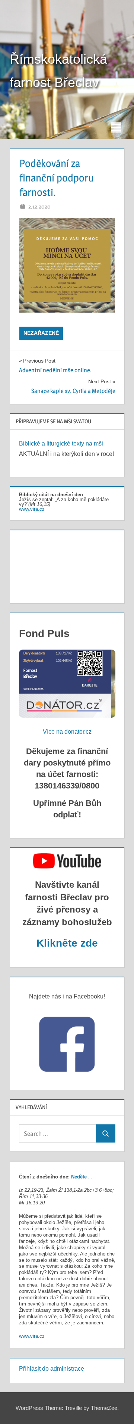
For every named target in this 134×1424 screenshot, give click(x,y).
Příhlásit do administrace (51, 1368)
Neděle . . (82, 1177)
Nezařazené (41, 333)
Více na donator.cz (67, 731)
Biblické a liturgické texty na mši (61, 443)
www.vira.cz (32, 509)
